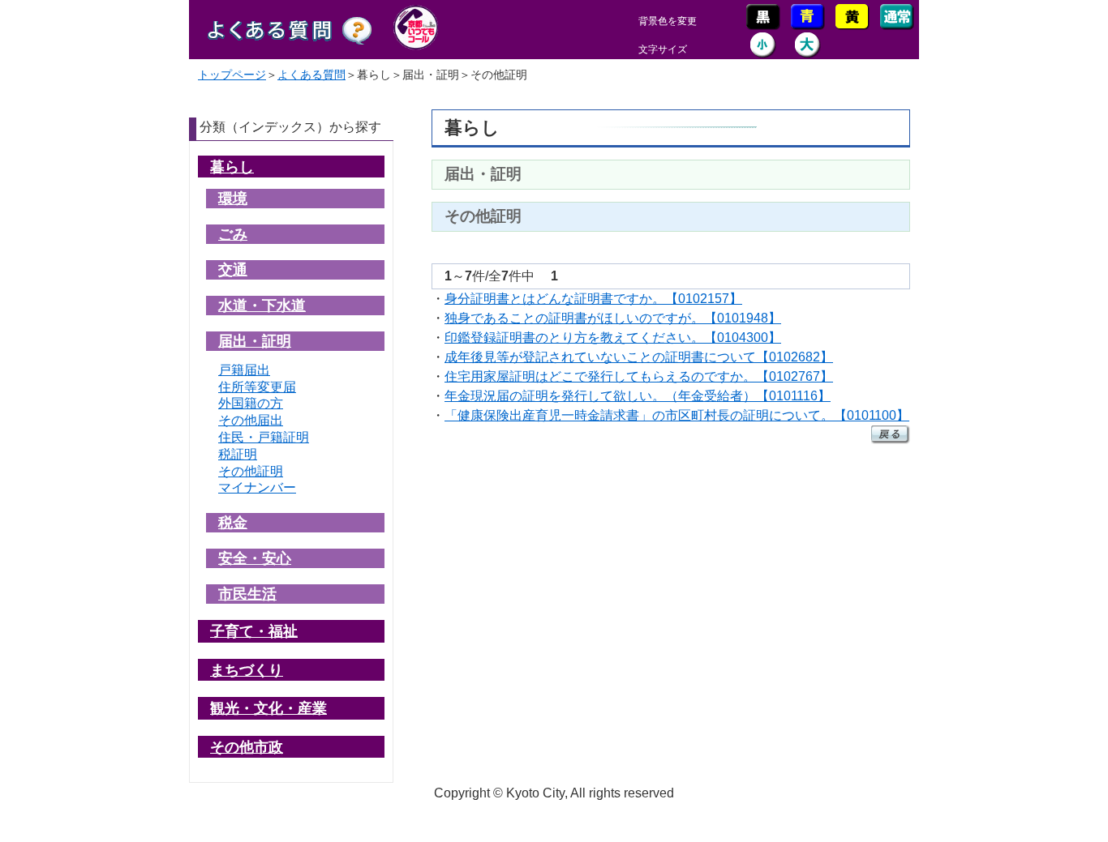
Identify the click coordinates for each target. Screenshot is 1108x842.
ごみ (232, 233)
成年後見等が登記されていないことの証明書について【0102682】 (638, 357)
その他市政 (246, 746)
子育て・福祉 (254, 630)
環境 (232, 198)
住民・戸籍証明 (263, 437)
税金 (232, 522)
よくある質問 (311, 75)
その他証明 (250, 471)
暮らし (232, 166)
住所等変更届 (257, 387)
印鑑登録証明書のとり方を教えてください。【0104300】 (612, 337)
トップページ (232, 75)
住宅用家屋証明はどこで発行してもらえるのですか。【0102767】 (638, 376)
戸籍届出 (244, 370)
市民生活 (247, 593)
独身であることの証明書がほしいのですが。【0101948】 (612, 318)
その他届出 (250, 420)
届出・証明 (254, 340)
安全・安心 (254, 557)
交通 (232, 269)
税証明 (237, 454)
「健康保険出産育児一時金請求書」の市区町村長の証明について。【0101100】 (676, 415)
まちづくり (246, 669)
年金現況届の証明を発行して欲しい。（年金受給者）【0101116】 (637, 396)
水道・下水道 (262, 305)
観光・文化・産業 (268, 707)
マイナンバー (257, 487)
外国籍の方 (250, 403)
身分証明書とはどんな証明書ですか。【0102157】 (593, 299)
